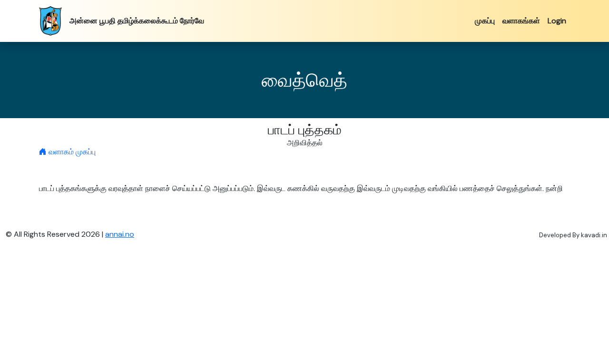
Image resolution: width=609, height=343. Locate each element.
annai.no (119, 234)
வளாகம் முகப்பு (71, 152)
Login (557, 21)
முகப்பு (485, 21)
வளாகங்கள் (521, 21)
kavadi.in (594, 235)
